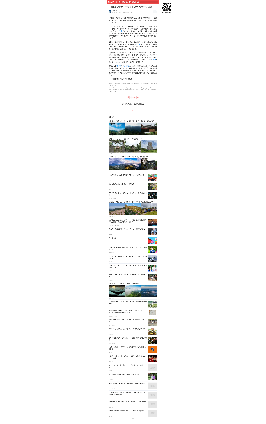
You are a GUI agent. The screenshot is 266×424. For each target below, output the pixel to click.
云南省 (126, 66)
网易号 (115, 2)
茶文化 (138, 44)
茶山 (120, 31)
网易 (109, 2)
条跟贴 (132, 110)
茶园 (154, 60)
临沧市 (118, 66)
